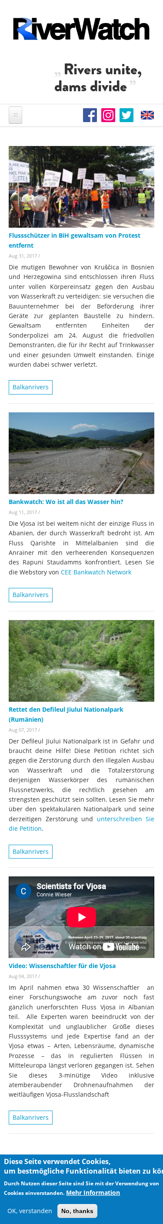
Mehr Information (93, 1192)
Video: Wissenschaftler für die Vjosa (62, 966)
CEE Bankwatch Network (96, 572)
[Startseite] (81, 28)
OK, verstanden (29, 1211)
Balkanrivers (31, 387)
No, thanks (77, 1210)
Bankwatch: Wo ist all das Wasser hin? (66, 502)
